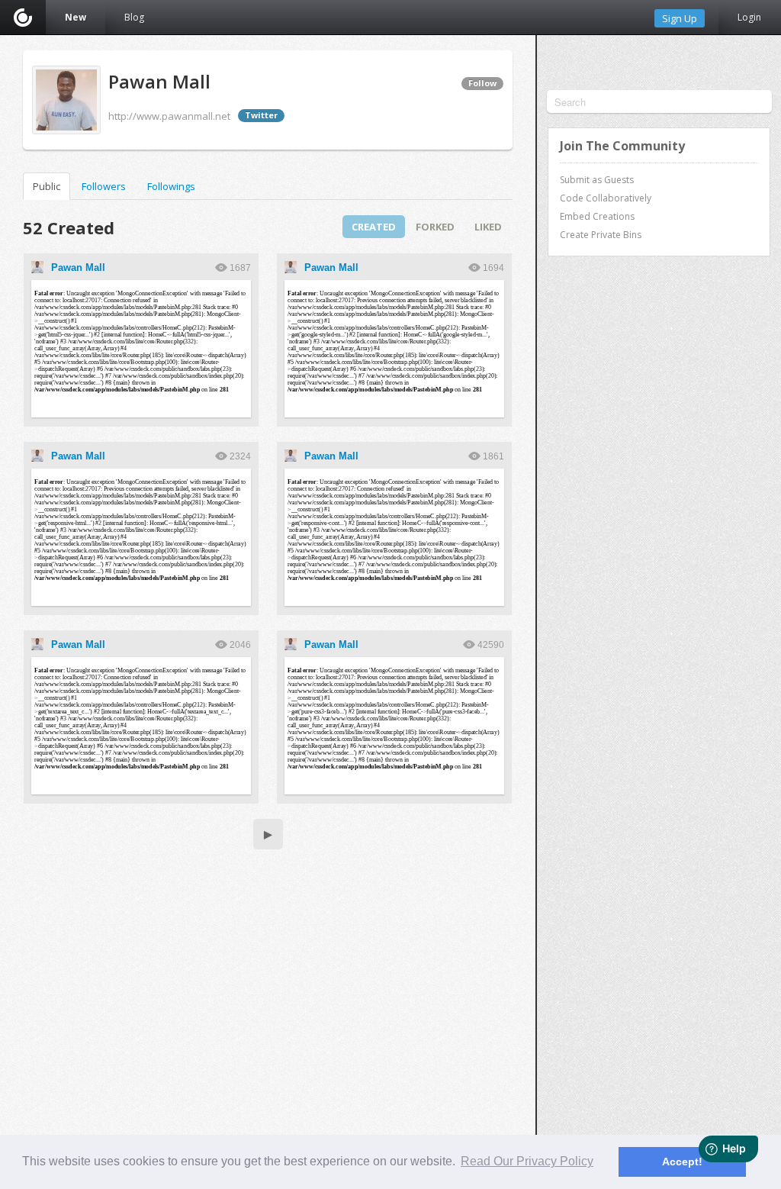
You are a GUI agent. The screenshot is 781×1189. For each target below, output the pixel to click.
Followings (171, 186)
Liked (488, 227)
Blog (134, 17)
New (75, 17)
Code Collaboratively (605, 198)
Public (46, 186)
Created (374, 227)
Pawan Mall (78, 267)
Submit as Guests (597, 179)
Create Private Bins (600, 234)
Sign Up (679, 18)
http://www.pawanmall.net (169, 116)
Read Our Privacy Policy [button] (527, 1161)
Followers (104, 186)
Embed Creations (597, 216)
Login (749, 17)
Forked (435, 227)
